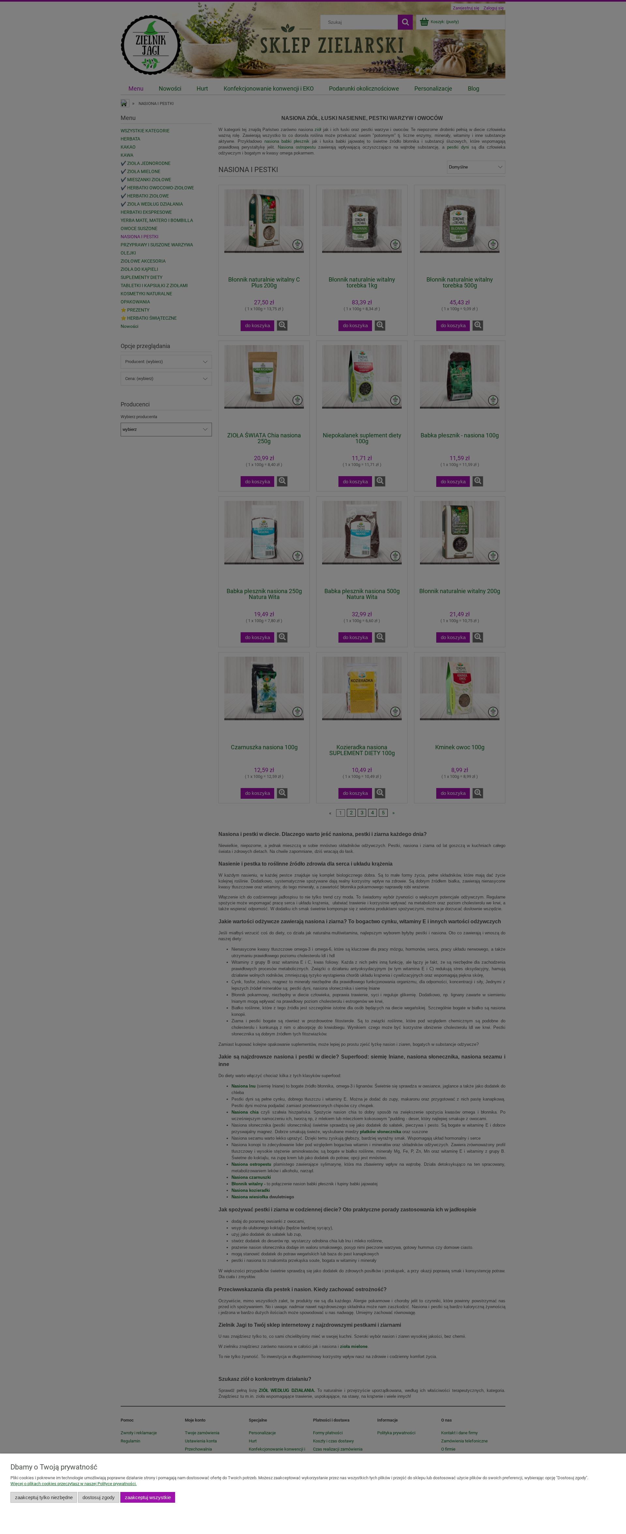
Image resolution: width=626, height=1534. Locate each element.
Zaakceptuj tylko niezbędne (44, 1497)
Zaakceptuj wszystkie (148, 1497)
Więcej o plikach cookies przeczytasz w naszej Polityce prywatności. (73, 1483)
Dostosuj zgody (98, 1497)
